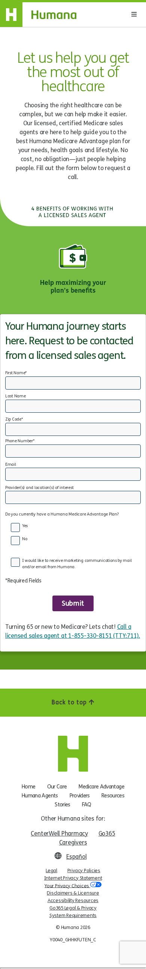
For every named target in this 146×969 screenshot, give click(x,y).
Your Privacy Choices (67, 886)
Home (28, 786)
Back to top (70, 702)
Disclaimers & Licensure (73, 893)
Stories (62, 804)
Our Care (57, 786)
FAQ (86, 804)
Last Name (15, 396)
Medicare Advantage (101, 786)
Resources (112, 795)
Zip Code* (14, 419)
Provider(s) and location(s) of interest (39, 487)
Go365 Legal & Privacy (73, 908)
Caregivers (73, 842)
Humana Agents (40, 795)
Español (76, 856)
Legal (51, 871)
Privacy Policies (83, 871)
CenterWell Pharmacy (59, 833)
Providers (80, 795)
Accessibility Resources (73, 901)
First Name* (16, 372)
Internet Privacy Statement (73, 878)
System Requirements (73, 916)
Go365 (106, 833)
